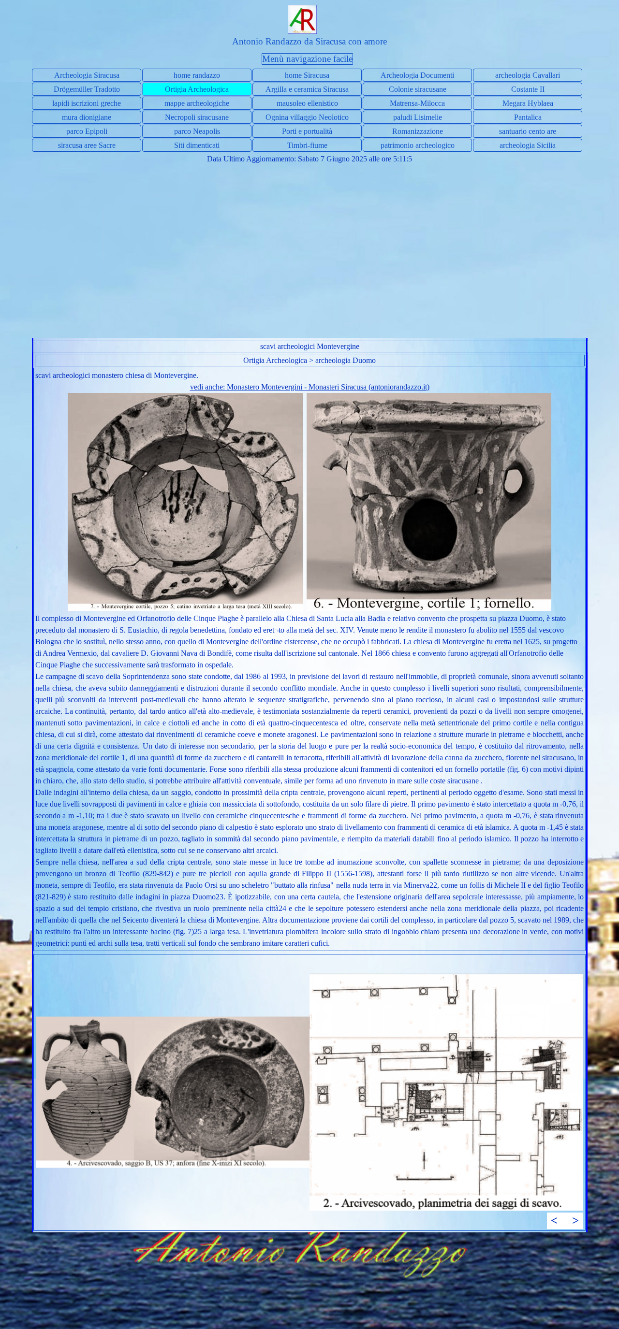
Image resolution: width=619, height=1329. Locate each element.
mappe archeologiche (196, 103)
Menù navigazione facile (307, 59)
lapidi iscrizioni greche (86, 103)
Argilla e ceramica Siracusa (307, 89)
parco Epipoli (86, 131)
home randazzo (197, 75)
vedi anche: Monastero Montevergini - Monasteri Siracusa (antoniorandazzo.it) (309, 387)
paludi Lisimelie (417, 117)
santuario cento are (527, 131)
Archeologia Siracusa (86, 75)
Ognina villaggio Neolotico (307, 117)
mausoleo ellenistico (307, 103)
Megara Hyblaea (527, 103)
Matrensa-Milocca (417, 103)
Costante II (528, 89)
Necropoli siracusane (197, 117)
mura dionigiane (86, 117)
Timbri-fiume (307, 145)
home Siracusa (307, 75)
